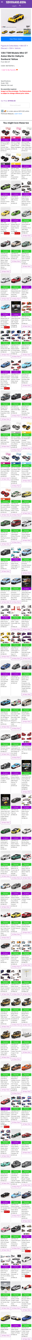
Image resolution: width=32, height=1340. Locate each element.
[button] (20, 6)
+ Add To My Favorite (9, 70)
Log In (14, 6)
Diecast (4, 48)
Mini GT (23, 46)
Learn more (18, 114)
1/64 (11, 48)
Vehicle (18, 48)
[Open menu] (2, 2)
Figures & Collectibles (9, 46)
